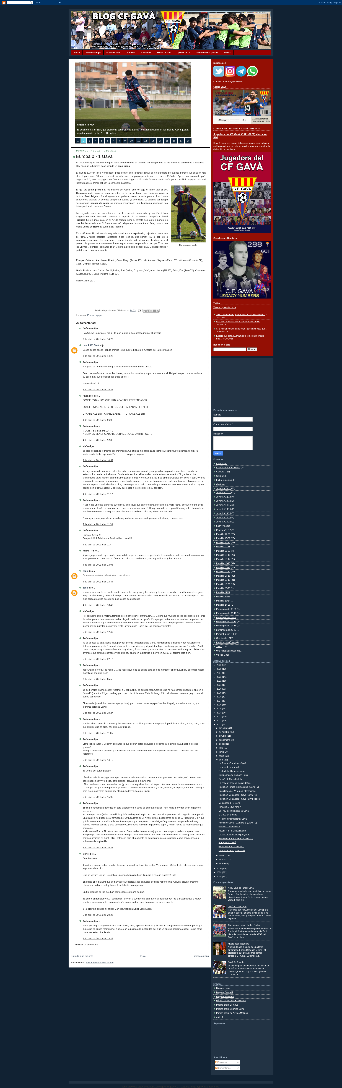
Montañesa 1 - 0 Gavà (229, 803)
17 (181, 141)
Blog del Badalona (225, 996)
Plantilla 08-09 (223, 538)
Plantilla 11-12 (223, 551)
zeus (85, 571)
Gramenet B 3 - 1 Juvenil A (231, 846)
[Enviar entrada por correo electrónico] (139, 310)
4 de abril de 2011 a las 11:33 (98, 524)
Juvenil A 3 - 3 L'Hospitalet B (232, 831)
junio (221, 752)
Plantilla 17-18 (223, 576)
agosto (222, 744)
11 (138, 141)
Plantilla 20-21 (223, 588)
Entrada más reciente (82, 956)
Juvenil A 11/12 (223, 492)
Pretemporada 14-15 (226, 625)
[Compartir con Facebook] (154, 311)
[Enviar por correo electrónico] (144, 311)
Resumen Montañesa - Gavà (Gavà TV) (238, 795)
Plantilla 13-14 (223, 559)
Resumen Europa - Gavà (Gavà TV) (236, 838)
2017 (219, 701)
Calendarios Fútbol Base (228, 467)
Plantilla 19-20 (223, 584)
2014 (219, 713)
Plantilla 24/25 (113, 52)
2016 (219, 704)
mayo (222, 756)
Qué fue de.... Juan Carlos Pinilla (244, 925)
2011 (219, 724)
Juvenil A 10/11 (223, 488)
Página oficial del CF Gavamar (231, 1000)
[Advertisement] (240, 383)
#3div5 (219, 1017)
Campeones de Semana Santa (233, 775)
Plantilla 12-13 (223, 555)
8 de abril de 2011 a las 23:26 (98, 938)
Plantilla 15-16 (223, 567)
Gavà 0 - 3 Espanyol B (229, 826)
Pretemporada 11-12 (226, 617)
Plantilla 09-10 (223, 542)
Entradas (222, 1062)
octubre (223, 736)
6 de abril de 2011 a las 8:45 (97, 679)
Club (218, 476)
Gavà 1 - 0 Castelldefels (230, 779)
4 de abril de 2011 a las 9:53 (97, 440)
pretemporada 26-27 (226, 630)
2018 (219, 696)
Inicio (77, 52)
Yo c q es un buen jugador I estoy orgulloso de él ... (240, 314)
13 (152, 141)
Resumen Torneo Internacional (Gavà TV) (239, 787)
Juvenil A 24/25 (223, 522)
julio (221, 748)
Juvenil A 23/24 (223, 517)
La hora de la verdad (229, 767)
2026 (219, 665)
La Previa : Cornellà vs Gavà (232, 763)
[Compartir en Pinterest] (158, 311)
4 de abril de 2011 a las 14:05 (98, 565)
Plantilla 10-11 (223, 546)
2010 (219, 868)
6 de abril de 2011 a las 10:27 (98, 713)
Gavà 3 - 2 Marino (236, 962)
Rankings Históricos (226, 642)
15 (167, 141)
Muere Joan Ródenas (238, 944)
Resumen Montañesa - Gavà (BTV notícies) (239, 799)
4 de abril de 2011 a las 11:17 (98, 494)
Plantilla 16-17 (223, 571)
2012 (219, 720)
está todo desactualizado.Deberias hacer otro (238, 321)
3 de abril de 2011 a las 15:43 (98, 389)
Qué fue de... (222, 638)
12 (145, 141)
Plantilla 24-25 (223, 605)
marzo (222, 855)
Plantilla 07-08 (223, 534)
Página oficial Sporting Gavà (230, 1009)
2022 (219, 681)
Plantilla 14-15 (223, 563)
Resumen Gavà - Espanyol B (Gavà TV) (238, 823)
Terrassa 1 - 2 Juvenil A (230, 807)
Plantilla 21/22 (223, 592)
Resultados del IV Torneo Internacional (237, 791)
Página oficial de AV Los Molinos (232, 1013)
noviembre (224, 732)
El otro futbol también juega (232, 771)
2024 (219, 673)
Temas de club (164, 52)
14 (160, 141)
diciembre (224, 728)
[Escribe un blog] (147, 311)
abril (221, 760)
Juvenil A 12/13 (223, 497)
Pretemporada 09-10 (226, 613)
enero (222, 863)
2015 (219, 708)
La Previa (146, 52)
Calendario (221, 463)
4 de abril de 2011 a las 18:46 (98, 605)
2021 (219, 685)
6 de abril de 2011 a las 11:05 (98, 733)
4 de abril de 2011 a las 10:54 (98, 460)
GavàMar (220, 484)
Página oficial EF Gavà (227, 1005)
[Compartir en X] (151, 311)
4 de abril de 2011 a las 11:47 (98, 544)
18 (188, 141)
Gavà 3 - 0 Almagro (237, 906)
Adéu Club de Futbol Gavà (241, 888)
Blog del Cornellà (224, 992)
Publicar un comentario (86, 944)
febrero (223, 859)
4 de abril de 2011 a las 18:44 (98, 581)
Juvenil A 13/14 (223, 501)
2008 (219, 876)
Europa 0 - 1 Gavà (94, 156)
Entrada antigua (201, 956)
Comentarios (223, 1068)
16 (174, 141)
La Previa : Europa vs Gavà (232, 850)
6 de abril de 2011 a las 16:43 (98, 847)
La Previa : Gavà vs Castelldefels (234, 783)
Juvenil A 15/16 (223, 509)
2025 (219, 669)
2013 (219, 716)
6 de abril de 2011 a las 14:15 (98, 760)
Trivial (219, 646)
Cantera (131, 52)
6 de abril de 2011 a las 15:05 (98, 797)
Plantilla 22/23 (223, 596)
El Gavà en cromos (228, 815)
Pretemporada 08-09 (226, 609)
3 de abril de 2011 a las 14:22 (98, 356)
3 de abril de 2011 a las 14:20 (98, 339)
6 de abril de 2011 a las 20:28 (98, 915)
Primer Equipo (93, 52)
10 (131, 141)
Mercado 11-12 (223, 530)
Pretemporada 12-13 (226, 621)
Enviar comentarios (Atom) (99, 962)
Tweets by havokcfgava (224, 307)
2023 (219, 677)
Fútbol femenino (224, 480)
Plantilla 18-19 (223, 580)
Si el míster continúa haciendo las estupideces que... (241, 329)
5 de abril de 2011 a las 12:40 (98, 632)
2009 (219, 872)
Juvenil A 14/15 (223, 505)
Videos (227, 52)
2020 (219, 689)
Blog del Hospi (223, 988)
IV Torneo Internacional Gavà (233, 819)
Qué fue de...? (183, 52)
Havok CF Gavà (91, 345)
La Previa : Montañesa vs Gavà (234, 811)
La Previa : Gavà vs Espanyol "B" (234, 834)
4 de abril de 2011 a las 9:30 (97, 420)
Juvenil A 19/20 (223, 513)
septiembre (224, 740)
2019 (219, 693)
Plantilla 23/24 (223, 601)
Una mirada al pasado (207, 52)
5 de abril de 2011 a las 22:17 (98, 659)
